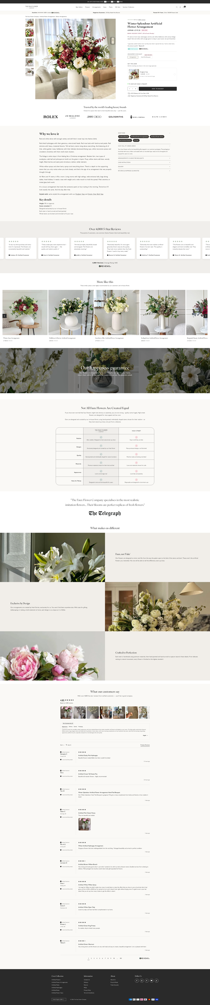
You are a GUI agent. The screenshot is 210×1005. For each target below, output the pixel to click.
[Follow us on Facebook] (137, 980)
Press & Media (114, 982)
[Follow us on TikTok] (156, 980)
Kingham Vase (80, 194)
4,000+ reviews (141, 19)
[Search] (177, 7)
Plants (110, 7)
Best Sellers (79, 7)
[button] (66, 712)
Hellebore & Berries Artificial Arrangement (62, 338)
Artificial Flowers (56, 979)
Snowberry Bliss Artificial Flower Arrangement (109, 338)
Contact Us (87, 979)
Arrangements (96, 7)
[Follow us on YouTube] (151, 980)
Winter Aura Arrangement (11, 338)
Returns (86, 985)
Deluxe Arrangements (61, 16)
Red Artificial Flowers (125, 140)
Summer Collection (128, 7)
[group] (69, 700)
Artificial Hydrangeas (57, 987)
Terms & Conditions (89, 993)
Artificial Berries (123, 136)
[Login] (180, 7)
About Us (113, 979)
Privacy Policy (87, 990)
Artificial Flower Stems (157, 136)
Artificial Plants (55, 985)
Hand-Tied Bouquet (146, 57)
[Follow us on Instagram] (142, 980)
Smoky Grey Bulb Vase (95, 194)
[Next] (205, 316)
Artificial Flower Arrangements (47, 16)
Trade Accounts (115, 985)
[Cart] (184, 7)
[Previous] (4, 316)
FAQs (85, 987)
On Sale (136, 140)
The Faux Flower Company (32, 16)
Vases (104, 7)
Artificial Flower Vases (57, 993)
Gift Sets (117, 7)
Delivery (86, 982)
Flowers (87, 7)
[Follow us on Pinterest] (146, 980)
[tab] (145, 745)
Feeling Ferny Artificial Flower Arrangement (154, 338)
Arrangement (133, 57)
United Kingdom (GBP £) (58, 999)
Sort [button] (61, 745)
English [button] (145, 735)
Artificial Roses (55, 990)
